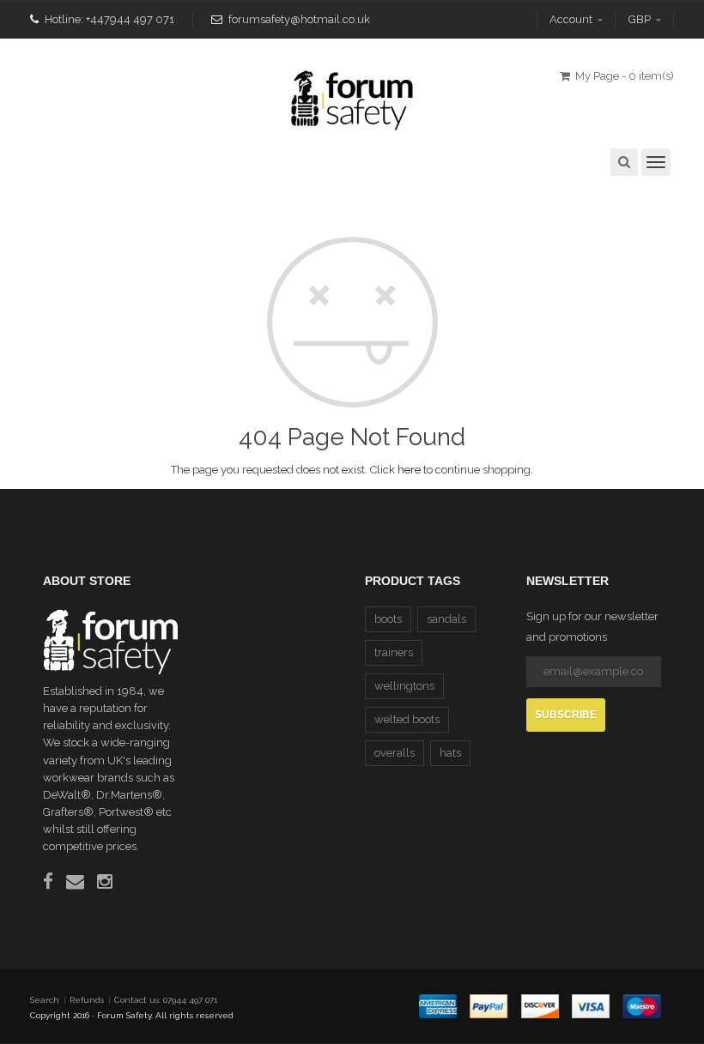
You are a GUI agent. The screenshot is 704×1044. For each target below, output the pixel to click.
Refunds (87, 1000)
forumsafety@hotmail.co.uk (299, 19)
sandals (446, 619)
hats (450, 752)
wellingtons (404, 685)
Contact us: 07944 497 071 (165, 1000)
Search (44, 1000)
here (409, 469)
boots (388, 619)
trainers (393, 652)
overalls (394, 752)
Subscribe (566, 715)
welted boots (407, 719)
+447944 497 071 (130, 19)
